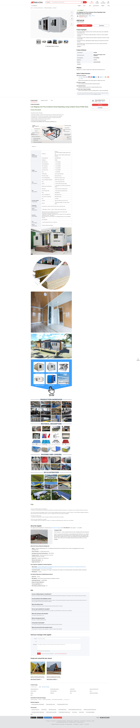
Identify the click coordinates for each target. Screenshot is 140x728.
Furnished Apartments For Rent (62, 704)
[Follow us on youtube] (105, 717)
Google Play (40, 717)
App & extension (96, 5)
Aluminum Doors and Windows (74, 566)
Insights (93, 720)
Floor (71, 693)
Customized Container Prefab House (38, 712)
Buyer (84, 5)
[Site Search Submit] (85, 2)
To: (36, 641)
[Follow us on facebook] (100, 717)
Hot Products (48, 720)
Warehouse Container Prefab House (90, 709)
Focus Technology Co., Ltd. (62, 724)
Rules (109, 5)
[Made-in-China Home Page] (37, 2)
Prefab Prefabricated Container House (75, 709)
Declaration (81, 724)
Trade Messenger (47, 717)
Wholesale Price (76, 720)
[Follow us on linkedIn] (108, 717)
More (32, 714)
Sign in (108, 2)
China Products (53, 720)
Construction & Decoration (38, 7)
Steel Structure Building (47, 568)
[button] (81, 2)
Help (90, 5)
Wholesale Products (70, 720)
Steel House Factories (52, 709)
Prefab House (40, 568)
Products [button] (48, 2)
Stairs (91, 691)
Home (32, 7)
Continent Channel (82, 720)
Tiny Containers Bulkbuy (90, 712)
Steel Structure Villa (58, 566)
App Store (33, 717)
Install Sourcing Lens (57, 717)
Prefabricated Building (48, 7)
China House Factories (35, 709)
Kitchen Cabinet (35, 568)
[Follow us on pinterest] (107, 717)
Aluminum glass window (54, 689)
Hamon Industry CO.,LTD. (83, 15)
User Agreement (76, 724)
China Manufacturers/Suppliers (61, 720)
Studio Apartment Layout (50, 704)
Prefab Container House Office (51, 712)
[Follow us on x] (102, 717)
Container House (65, 566)
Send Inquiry (84, 25)
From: (36, 638)
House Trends (81, 712)
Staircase (39, 566)
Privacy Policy (87, 724)
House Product (44, 709)
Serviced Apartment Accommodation (38, 704)
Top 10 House (74, 712)
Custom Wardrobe (53, 691)
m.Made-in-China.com (72, 722)
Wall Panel (52, 693)
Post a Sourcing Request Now (61, 653)
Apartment (54, 7)
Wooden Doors (83, 566)
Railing (32, 693)
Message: (35, 644)
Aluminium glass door (34, 689)
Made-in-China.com (65, 722)
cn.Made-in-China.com (80, 722)
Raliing (43, 566)
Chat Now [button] (102, 25)
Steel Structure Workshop (49, 566)
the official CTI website (56, 527)
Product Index (89, 720)
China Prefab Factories (62, 709)
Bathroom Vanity (73, 691)
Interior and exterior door (94, 689)
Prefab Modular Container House (64, 712)
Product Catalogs (46, 686)
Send (39, 653)
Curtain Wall (72, 689)
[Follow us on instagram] (104, 717)
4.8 (96, 101)
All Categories (34, 5)
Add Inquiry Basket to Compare (53, 46)
